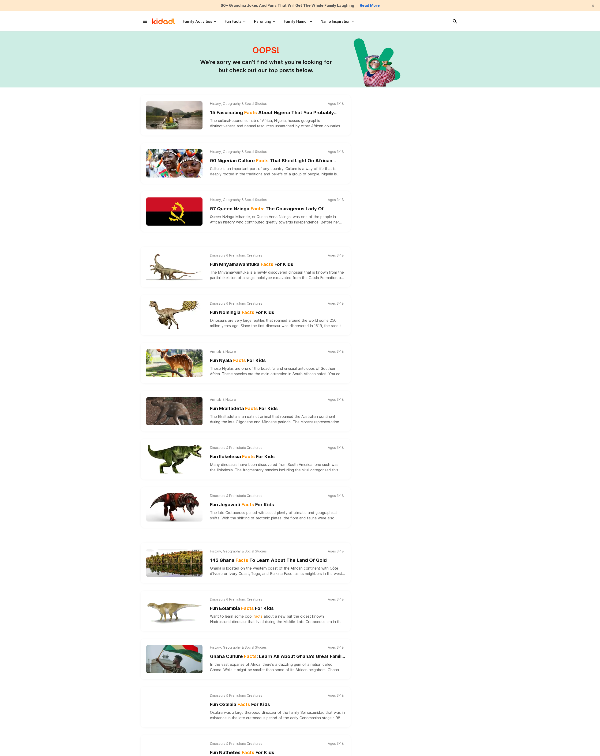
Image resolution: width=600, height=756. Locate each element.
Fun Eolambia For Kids (242, 608)
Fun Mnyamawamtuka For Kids (251, 264)
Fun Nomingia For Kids (242, 312)
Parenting (262, 21)
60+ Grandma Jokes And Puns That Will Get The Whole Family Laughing (287, 5)
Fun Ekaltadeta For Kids (244, 408)
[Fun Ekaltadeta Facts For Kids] (174, 411)
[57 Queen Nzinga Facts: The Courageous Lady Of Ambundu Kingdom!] (174, 211)
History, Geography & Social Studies (238, 104)
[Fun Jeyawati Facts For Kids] (174, 507)
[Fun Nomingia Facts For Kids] (174, 315)
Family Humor (296, 21)
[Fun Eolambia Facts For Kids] (174, 611)
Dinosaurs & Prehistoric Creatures (236, 255)
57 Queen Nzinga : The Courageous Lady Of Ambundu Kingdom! (267, 209)
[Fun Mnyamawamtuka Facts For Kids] (174, 267)
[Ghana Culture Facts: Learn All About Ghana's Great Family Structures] (174, 659)
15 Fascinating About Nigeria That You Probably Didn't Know (272, 113)
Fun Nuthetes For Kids (242, 752)
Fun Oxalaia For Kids (240, 704)
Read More (370, 5)
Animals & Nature (223, 351)
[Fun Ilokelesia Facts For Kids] (174, 459)
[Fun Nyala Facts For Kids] (174, 363)
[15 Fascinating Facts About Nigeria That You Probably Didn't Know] (174, 115)
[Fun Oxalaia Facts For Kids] (174, 707)
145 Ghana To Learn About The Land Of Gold (268, 560)
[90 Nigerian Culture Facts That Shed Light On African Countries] (174, 163)
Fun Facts (233, 21)
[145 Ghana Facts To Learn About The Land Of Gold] (174, 563)
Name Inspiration (335, 21)
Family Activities (197, 21)
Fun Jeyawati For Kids (242, 504)
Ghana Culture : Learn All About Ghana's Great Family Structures (277, 657)
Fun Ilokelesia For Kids (242, 456)
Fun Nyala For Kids (238, 360)
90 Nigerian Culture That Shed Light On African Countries (271, 161)
